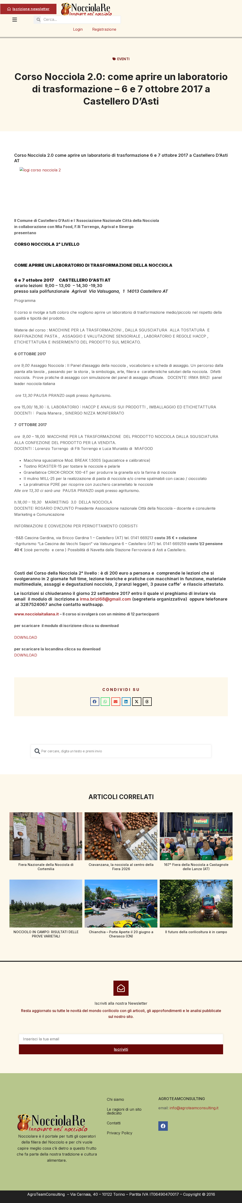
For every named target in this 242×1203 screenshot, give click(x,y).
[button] (94, 701)
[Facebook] (163, 1126)
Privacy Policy (119, 1133)
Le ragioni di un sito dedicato (124, 1111)
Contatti (114, 1123)
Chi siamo (115, 1099)
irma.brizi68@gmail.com (105, 599)
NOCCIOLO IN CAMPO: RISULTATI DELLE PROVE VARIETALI (45, 934)
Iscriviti (121, 1049)
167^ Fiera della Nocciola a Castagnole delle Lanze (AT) (196, 867)
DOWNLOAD (25, 637)
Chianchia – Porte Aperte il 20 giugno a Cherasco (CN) (121, 934)
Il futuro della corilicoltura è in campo (196, 932)
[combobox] (121, 751)
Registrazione (104, 29)
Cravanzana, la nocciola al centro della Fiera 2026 (121, 867)
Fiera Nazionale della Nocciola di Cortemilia (45, 867)
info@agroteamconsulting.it (194, 1108)
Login (78, 29)
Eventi (123, 59)
